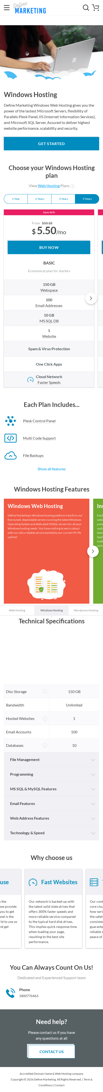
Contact (59, 1085)
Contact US (52, 1051)
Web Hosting (49, 185)
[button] (91, 298)
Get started (51, 143)
